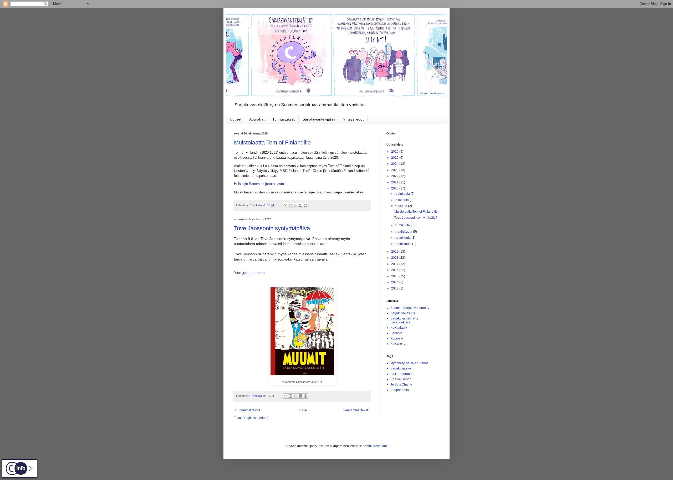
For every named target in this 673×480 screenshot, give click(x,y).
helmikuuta (403, 237)
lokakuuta (402, 200)
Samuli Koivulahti (375, 446)
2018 (395, 257)
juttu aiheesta (253, 273)
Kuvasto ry (397, 344)
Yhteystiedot (353, 119)
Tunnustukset (283, 119)
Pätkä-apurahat (401, 374)
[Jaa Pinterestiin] (305, 205)
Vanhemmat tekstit (356, 410)
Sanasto (396, 333)
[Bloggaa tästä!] (290, 205)
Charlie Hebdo (400, 379)
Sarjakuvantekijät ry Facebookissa (404, 320)
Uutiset (235, 119)
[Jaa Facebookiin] (300, 205)
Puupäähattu (399, 390)
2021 (395, 182)
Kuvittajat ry (398, 327)
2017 (395, 264)
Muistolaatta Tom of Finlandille (272, 142)
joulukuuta (403, 194)
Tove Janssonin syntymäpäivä (272, 228)
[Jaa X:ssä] (295, 205)
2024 (395, 164)
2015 (395, 276)
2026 (395, 151)
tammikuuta (403, 244)
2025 (395, 157)
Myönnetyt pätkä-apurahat (409, 363)
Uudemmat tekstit (247, 410)
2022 (395, 176)
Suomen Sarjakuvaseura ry (409, 308)
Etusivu (302, 410)
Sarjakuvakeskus (402, 313)
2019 (395, 251)
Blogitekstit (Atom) (255, 418)
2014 (395, 282)
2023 (395, 170)
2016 (395, 270)
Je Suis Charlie (401, 384)
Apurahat (256, 119)
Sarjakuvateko (400, 368)
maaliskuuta (404, 231)
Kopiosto (396, 338)
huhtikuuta (403, 225)
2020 (395, 188)
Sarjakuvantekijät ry (319, 119)
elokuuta (401, 206)
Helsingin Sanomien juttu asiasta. (259, 184)
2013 (395, 288)
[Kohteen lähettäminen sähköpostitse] (285, 205)
